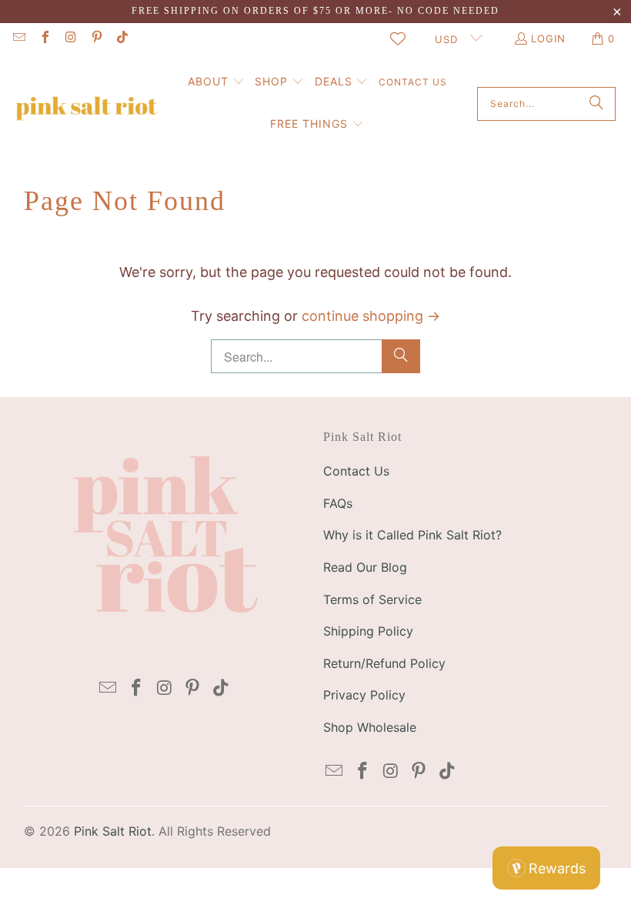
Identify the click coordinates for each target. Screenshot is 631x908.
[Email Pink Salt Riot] (18, 38)
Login (548, 38)
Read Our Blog (365, 567)
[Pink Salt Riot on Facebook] (44, 38)
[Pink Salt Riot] (86, 103)
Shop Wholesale (369, 727)
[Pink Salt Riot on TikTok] (122, 38)
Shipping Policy (368, 631)
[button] (216, 83)
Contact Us (356, 471)
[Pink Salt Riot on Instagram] (70, 38)
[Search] (596, 104)
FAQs (337, 503)
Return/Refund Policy (384, 663)
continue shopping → (371, 316)
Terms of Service (372, 599)
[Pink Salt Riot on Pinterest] (95, 38)
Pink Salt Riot (113, 831)
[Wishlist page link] (398, 38)
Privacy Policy (364, 695)
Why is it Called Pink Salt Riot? (412, 534)
